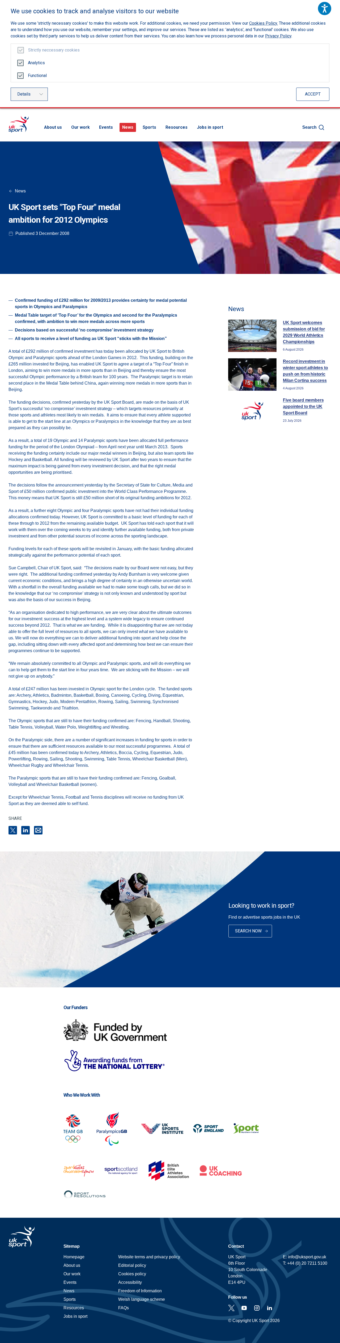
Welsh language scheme (141, 1299)
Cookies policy (132, 1274)
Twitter (231, 1308)
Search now (248, 930)
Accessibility (130, 1282)
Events (106, 127)
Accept (313, 94)
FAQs (123, 1308)
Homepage (18, 124)
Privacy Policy (278, 35)
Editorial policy (132, 1265)
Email (38, 830)
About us (53, 127)
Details (24, 94)
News (127, 127)
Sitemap (71, 1246)
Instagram (257, 1308)
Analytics (36, 62)
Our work (80, 127)
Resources (176, 127)
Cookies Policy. (263, 23)
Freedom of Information (140, 1291)
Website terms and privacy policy (149, 1257)
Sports (149, 127)
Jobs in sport (210, 127)
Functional (37, 75)
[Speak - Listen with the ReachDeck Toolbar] (324, 8)
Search (309, 127)
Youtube (244, 1308)
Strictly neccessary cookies (54, 50)
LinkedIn (25, 830)
